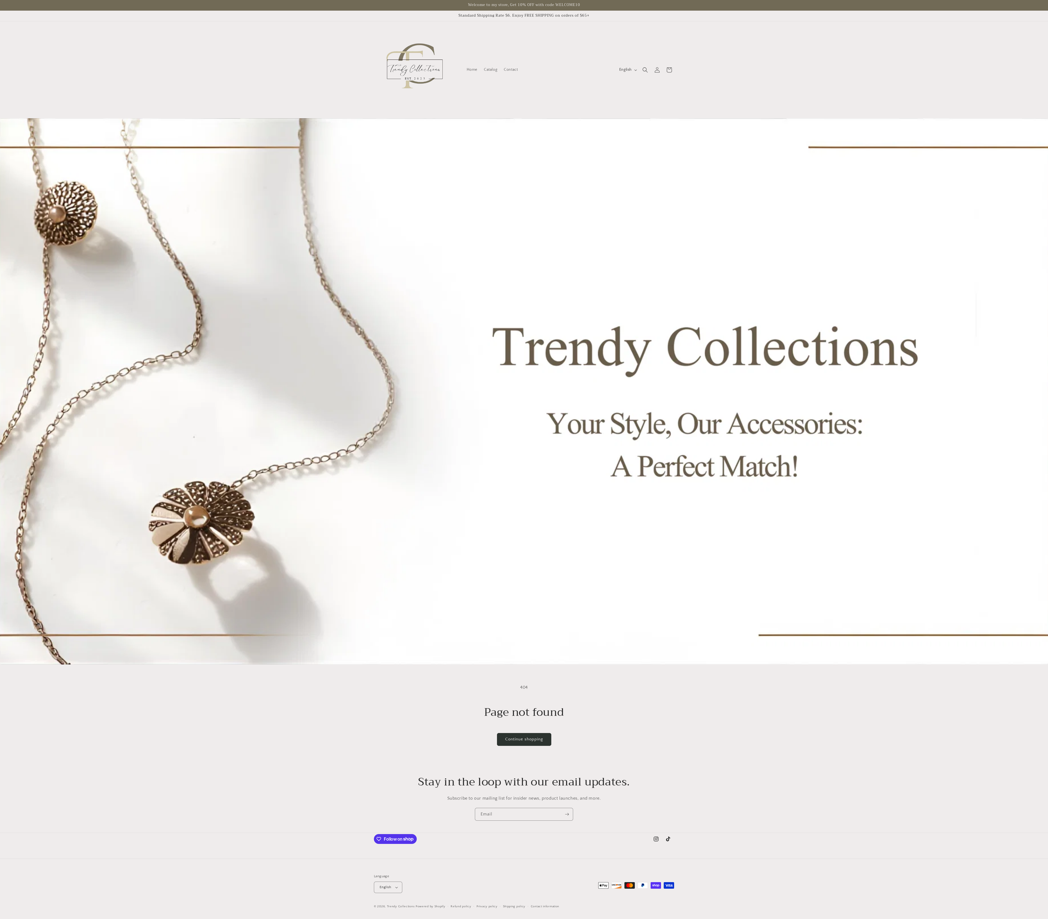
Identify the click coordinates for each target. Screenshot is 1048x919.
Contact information (545, 906)
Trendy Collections (401, 906)
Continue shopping (524, 739)
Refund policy (461, 906)
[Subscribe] (567, 814)
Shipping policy (514, 906)
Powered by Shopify (430, 906)
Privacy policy (487, 906)
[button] (645, 70)
